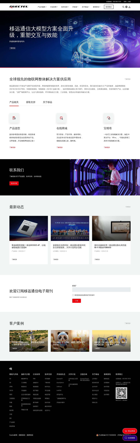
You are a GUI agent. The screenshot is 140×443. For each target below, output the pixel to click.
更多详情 (14, 183)
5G (10, 379)
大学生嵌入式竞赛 (73, 379)
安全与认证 (95, 390)
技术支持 (47, 402)
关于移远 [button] (85, 7)
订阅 (76, 301)
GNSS (10, 394)
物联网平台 (24, 379)
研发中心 (94, 398)
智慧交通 (35, 394)
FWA (34, 379)
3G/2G (11, 390)
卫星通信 (12, 398)
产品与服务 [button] (41, 7)
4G (10, 383)
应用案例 (106, 383)
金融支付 (35, 383)
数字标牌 (35, 402)
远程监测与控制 (37, 410)
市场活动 (106, 390)
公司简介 (94, 379)
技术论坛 (47, 387)
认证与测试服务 (26, 394)
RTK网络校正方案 (25, 399)
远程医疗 (35, 406)
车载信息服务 (37, 398)
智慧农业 (24, 387)
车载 (10, 402)
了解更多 (12, 45)
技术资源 (106, 387)
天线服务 (24, 390)
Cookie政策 (13, 435)
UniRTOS (59, 390)
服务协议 (30, 435)
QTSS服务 (47, 379)
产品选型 (14, 128)
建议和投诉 (48, 406)
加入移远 (94, 394)
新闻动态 (106, 379)
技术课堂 (106, 394)
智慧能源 (35, 387)
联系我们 (109, 7)
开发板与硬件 (61, 402)
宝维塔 (108, 128)
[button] (123, 7)
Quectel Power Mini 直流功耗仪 (85, 379)
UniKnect (59, 387)
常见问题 (47, 390)
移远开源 (47, 394)
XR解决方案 (24, 410)
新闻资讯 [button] (96, 7)
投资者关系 (95, 383)
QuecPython (60, 383)
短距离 (11, 410)
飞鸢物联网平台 (61, 398)
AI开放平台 (60, 394)
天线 (10, 414)
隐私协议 (22, 435)
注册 (129, 2)
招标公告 (94, 402)
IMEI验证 (47, 398)
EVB (10, 418)
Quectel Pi (59, 379)
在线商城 (62, 128)
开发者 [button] (74, 7)
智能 (10, 406)
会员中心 (47, 410)
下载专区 (47, 383)
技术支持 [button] (64, 7)
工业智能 (24, 383)
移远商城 (12, 426)
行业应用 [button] (53, 7)
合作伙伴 (94, 387)
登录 (125, 2)
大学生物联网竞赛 (73, 385)
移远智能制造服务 (26, 405)
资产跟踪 (35, 390)
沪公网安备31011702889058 (107, 435)
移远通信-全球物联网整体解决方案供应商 (19, 6)
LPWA (10, 387)
